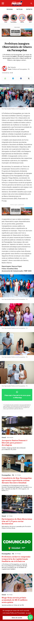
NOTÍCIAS (20, 9)
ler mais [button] (28, 613)
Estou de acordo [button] (17, 617)
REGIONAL (10, 9)
